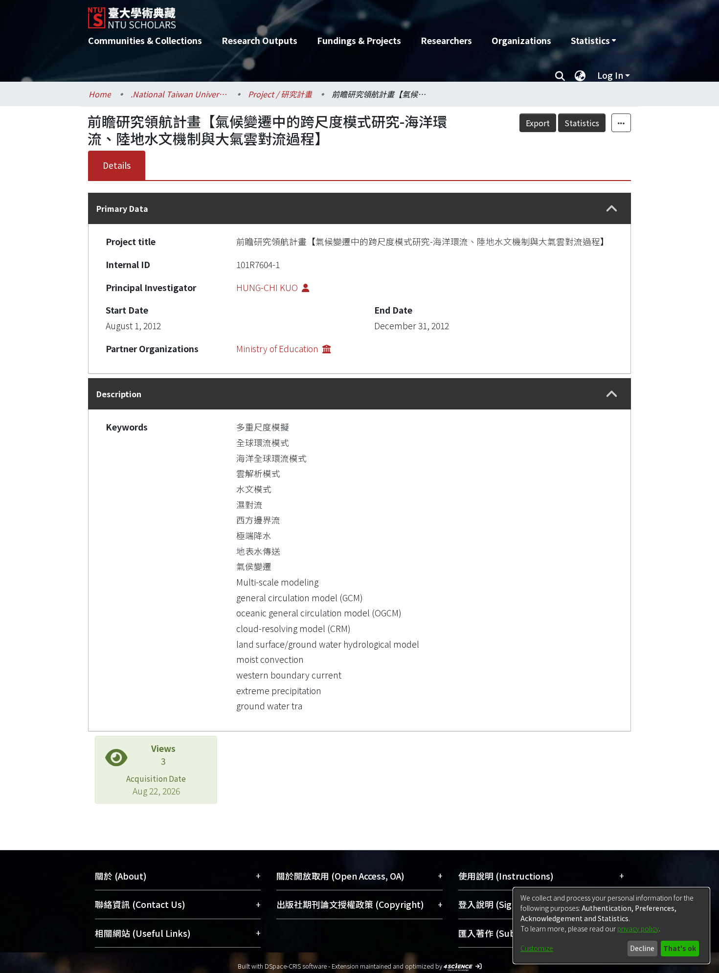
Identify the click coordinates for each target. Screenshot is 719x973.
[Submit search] (560, 75)
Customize (536, 948)
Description (118, 394)
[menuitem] (593, 40)
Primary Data (122, 208)
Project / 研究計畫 (280, 94)
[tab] (359, 208)
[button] (612, 209)
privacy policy (638, 928)
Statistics (581, 123)
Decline (642, 948)
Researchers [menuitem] (446, 40)
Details (117, 165)
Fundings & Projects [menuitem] (359, 40)
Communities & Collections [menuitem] (145, 40)
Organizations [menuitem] (521, 40)
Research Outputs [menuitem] (259, 40)
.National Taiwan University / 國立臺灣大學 (179, 94)
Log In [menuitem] (610, 75)
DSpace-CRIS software (296, 966)
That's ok (679, 948)
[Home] (307, 14)
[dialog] (611, 925)
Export (538, 123)
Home (100, 94)
